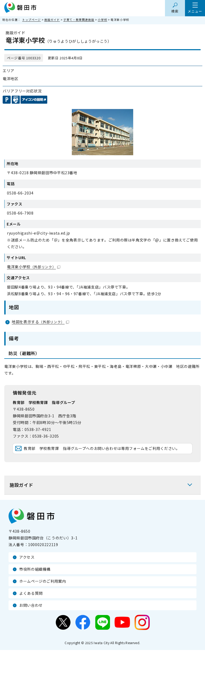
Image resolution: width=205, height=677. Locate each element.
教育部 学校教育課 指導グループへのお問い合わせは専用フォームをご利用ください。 (102, 448)
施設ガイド (52, 20)
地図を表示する (38, 321)
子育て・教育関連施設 (78, 20)
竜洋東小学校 (31, 266)
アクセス (27, 557)
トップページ (31, 20)
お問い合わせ (31, 605)
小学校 (102, 20)
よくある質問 (31, 593)
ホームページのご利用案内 (42, 581)
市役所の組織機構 (34, 569)
